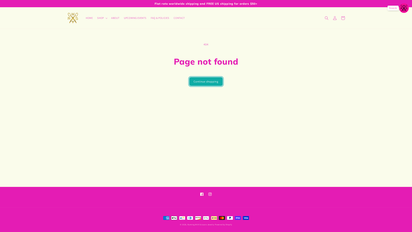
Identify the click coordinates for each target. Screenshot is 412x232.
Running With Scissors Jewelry (200, 224)
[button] (102, 18)
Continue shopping (206, 81)
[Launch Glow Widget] (404, 8)
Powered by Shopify (223, 224)
